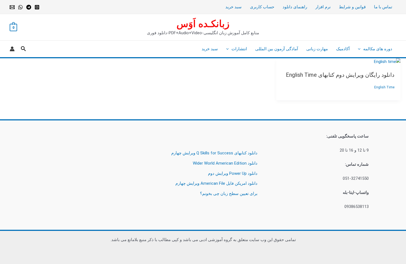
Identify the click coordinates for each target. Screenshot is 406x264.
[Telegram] (28, 7)
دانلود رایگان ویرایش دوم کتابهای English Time (340, 75)
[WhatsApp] (20, 7)
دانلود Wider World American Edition (225, 163)
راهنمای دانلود (295, 6)
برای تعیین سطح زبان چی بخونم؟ (228, 193)
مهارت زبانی (317, 48)
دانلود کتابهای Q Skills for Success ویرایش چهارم (214, 153)
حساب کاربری (262, 6)
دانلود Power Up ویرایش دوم (232, 173)
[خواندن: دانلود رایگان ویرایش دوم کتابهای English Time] (387, 61)
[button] (360, 49)
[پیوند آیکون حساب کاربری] (12, 48)
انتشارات (239, 48)
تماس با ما (383, 6)
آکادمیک (343, 48)
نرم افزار (323, 6)
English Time (384, 87)
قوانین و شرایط (352, 6)
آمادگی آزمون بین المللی (276, 48)
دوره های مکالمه (377, 48)
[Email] (12, 7)
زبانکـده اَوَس (203, 24)
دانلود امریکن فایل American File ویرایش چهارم (216, 183)
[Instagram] (37, 7)
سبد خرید (233, 6)
